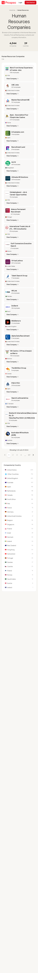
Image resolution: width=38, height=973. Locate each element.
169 (29, 455)
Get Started (30, 2)
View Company (11, 78)
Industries (12, 10)
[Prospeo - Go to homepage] (9, 2)
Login (20, 2)
